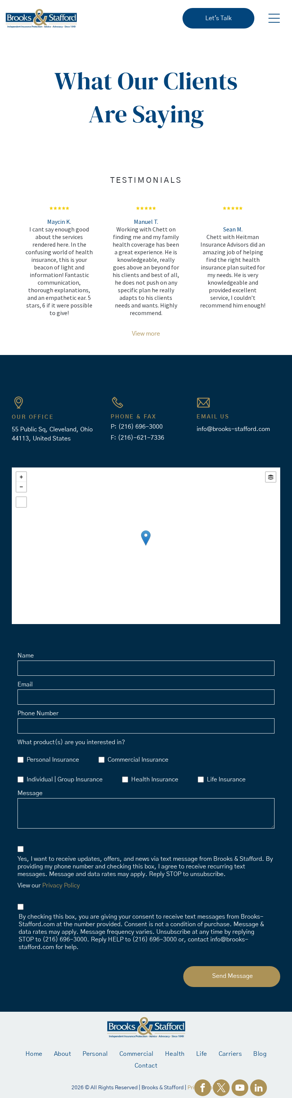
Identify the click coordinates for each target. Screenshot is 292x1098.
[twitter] (221, 1088)
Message (30, 793)
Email (25, 684)
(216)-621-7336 (141, 438)
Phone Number (38, 713)
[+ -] (146, 545)
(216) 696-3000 (140, 427)
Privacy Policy (61, 886)
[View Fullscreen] (21, 502)
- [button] (21, 487)
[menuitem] (34, 1054)
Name (25, 656)
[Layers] (271, 477)
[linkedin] (258, 1088)
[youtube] (240, 1088)
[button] (274, 18)
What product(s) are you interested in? (71, 742)
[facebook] (202, 1088)
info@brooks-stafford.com (233, 429)
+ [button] (21, 477)
